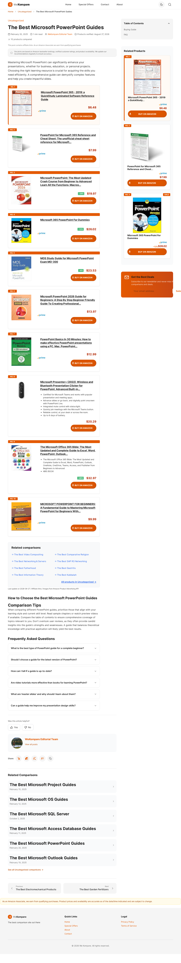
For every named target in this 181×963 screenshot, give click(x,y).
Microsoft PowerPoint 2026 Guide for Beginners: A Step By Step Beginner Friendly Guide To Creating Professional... (67, 300)
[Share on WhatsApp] (34, 758)
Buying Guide (130, 29)
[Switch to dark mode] (161, 4)
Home (68, 4)
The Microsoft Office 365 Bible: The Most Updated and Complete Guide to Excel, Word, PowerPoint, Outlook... (67, 450)
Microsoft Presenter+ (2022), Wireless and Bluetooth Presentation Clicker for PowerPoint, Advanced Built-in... (66, 385)
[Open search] (169, 4)
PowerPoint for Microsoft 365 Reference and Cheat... (143, 168)
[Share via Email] (42, 758)
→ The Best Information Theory (27, 575)
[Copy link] (50, 758)
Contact (105, 4)
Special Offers (86, 4)
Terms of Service (129, 926)
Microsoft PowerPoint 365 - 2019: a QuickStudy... (147, 99)
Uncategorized (16, 20)
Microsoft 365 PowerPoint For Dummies (65, 219)
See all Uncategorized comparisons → (25, 869)
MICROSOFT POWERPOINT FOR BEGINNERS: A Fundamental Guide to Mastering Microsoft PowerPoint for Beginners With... (68, 508)
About (120, 4)
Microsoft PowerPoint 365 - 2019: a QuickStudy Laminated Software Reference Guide (67, 96)
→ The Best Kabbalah (65, 575)
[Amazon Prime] (67, 111)
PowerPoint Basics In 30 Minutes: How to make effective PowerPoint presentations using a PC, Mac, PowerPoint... (66, 343)
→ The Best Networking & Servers (28, 561)
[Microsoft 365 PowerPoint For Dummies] (147, 214)
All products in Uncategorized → (78, 581)
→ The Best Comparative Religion (71, 554)
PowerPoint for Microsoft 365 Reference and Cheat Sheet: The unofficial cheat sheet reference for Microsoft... (68, 139)
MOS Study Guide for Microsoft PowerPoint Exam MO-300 (67, 260)
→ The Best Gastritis (65, 568)
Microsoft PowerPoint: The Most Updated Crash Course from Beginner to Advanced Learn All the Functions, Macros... (66, 181)
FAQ (126, 34)
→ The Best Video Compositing (27, 554)
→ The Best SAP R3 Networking (70, 561)
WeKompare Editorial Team (60, 34)
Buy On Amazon (83, 116)
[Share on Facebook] (26, 758)
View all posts (31, 744)
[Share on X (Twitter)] (19, 758)
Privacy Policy (127, 922)
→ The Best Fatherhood (23, 568)
